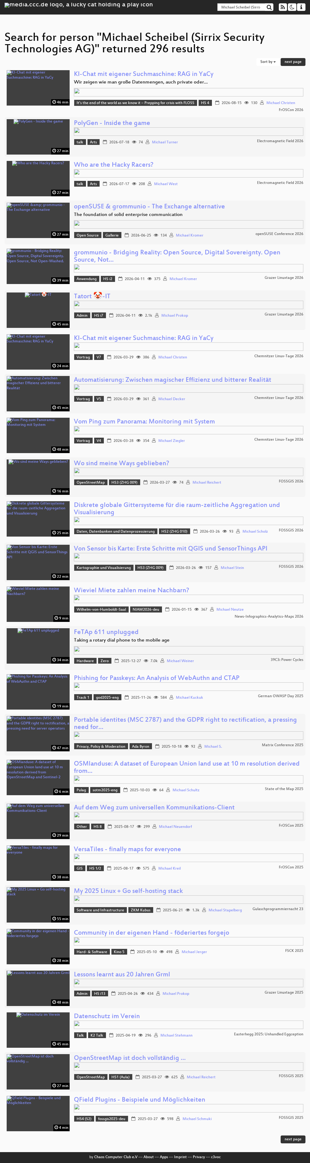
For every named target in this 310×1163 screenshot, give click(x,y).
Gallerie (112, 236)
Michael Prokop (174, 316)
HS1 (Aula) (120, 1077)
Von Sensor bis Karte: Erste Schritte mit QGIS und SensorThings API (170, 549)
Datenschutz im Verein (107, 1017)
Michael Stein (232, 568)
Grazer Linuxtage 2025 (284, 993)
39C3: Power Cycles (287, 660)
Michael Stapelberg (225, 910)
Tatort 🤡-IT (92, 297)
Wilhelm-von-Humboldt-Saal (101, 610)
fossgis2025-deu (111, 1119)
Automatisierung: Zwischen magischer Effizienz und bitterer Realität (172, 380)
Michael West (166, 184)
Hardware (85, 661)
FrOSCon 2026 (291, 110)
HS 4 (205, 103)
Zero (105, 661)
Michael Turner (165, 142)
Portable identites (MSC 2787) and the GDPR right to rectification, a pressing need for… (185, 724)
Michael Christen (280, 103)
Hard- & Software (92, 952)
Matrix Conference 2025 (282, 745)
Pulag (81, 790)
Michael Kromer (189, 236)
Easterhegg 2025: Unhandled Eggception (268, 1034)
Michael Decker (171, 399)
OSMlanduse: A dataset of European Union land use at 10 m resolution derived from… (187, 767)
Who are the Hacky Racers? (113, 165)
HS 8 (98, 827)
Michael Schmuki (197, 1119)
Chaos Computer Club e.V (115, 1157)
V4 (99, 441)
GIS (80, 869)
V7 (99, 357)
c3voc (216, 1157)
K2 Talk (97, 1036)
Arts (93, 142)
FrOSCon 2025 (291, 826)
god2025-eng (107, 698)
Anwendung (87, 279)
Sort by (266, 62)
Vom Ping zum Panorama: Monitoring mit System (144, 422)
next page (293, 62)
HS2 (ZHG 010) (174, 532)
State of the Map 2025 (284, 789)
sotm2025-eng (105, 790)
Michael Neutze (230, 610)
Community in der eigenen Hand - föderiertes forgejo (151, 933)
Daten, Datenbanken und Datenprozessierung (116, 532)
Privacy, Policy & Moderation (101, 747)
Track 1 (83, 698)
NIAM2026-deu (146, 610)
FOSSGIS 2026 (291, 481)
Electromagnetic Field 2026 (280, 141)
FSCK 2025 (294, 951)
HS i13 (99, 994)
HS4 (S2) (84, 1119)
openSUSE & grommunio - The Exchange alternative (149, 207)
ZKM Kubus (140, 910)
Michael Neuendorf (175, 827)
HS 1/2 (95, 869)
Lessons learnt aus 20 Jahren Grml (122, 975)
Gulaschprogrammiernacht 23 (277, 909)
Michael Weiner (180, 661)
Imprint (180, 1157)
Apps (164, 1157)
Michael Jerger (194, 952)
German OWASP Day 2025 (280, 696)
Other (82, 827)
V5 (99, 399)
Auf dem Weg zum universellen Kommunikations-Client (154, 808)
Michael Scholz (255, 532)
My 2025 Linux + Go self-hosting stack (128, 891)
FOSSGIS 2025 (291, 1076)
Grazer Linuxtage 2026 (284, 278)
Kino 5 (119, 952)
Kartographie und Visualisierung (104, 568)
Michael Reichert (207, 483)
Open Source (88, 236)
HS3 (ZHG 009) (124, 483)
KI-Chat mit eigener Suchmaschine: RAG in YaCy (143, 74)
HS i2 (107, 279)
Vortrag (83, 357)
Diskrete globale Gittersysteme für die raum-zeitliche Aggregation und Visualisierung (177, 509)
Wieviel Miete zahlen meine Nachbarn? (131, 591)
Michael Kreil (169, 869)
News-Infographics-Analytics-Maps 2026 (269, 617)
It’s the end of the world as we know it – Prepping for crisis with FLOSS (135, 103)
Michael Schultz (186, 790)
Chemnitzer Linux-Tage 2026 (278, 356)
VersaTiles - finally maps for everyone (127, 850)
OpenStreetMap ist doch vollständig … (130, 1058)
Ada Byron (140, 747)
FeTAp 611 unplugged (106, 632)
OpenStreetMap (91, 483)
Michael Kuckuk (189, 698)
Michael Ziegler (171, 441)
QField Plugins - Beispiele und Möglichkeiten (139, 1100)
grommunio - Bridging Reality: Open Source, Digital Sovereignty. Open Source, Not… (177, 256)
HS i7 (98, 316)
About (148, 1157)
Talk (80, 1036)
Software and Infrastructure (100, 910)
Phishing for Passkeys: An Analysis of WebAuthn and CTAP (156, 678)
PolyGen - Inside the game (112, 123)
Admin (82, 316)
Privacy (199, 1157)
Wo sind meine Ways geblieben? (121, 464)
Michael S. (213, 747)
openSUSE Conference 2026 (279, 234)
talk (80, 142)
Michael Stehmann (176, 1036)
